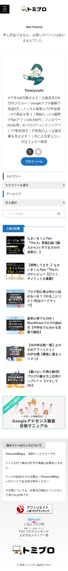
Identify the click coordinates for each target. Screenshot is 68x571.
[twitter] (30, 151)
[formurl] (38, 151)
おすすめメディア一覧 (34, 535)
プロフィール (34, 161)
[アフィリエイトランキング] (34, 511)
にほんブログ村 (34, 524)
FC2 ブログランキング (34, 531)
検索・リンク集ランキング (34, 528)
